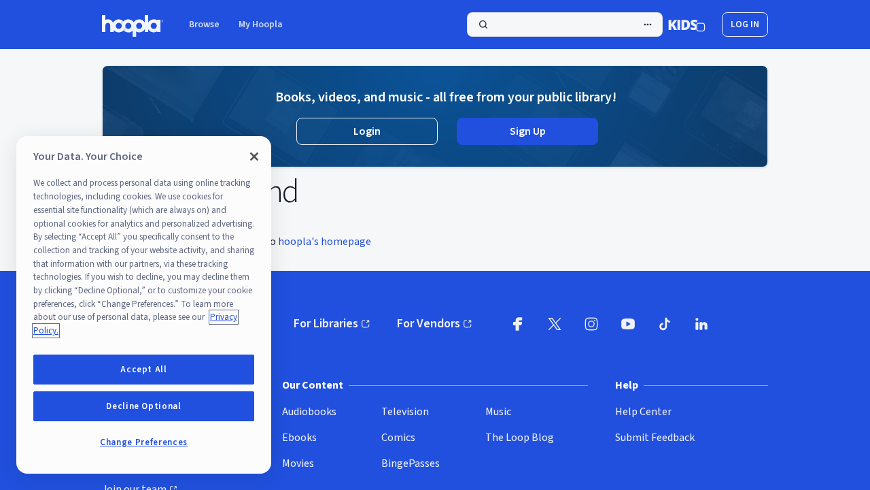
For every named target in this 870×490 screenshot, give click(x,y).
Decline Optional (143, 406)
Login (367, 131)
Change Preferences (144, 442)
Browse (204, 24)
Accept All (143, 369)
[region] (143, 305)
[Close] (254, 157)
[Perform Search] (565, 24)
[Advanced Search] (648, 24)
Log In (745, 24)
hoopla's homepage (324, 241)
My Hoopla (261, 24)
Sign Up (528, 131)
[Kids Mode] (687, 24)
